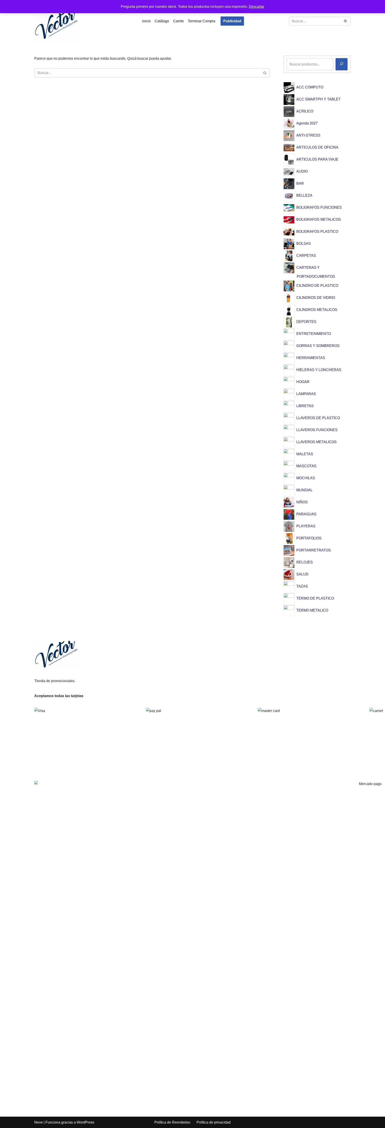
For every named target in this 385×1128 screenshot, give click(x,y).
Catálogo (162, 21)
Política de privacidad (214, 1122)
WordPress (85, 1122)
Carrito (178, 21)
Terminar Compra (201, 21)
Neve (38, 1122)
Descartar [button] (256, 6)
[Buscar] (346, 21)
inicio (146, 21)
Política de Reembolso (172, 1122)
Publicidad (232, 21)
